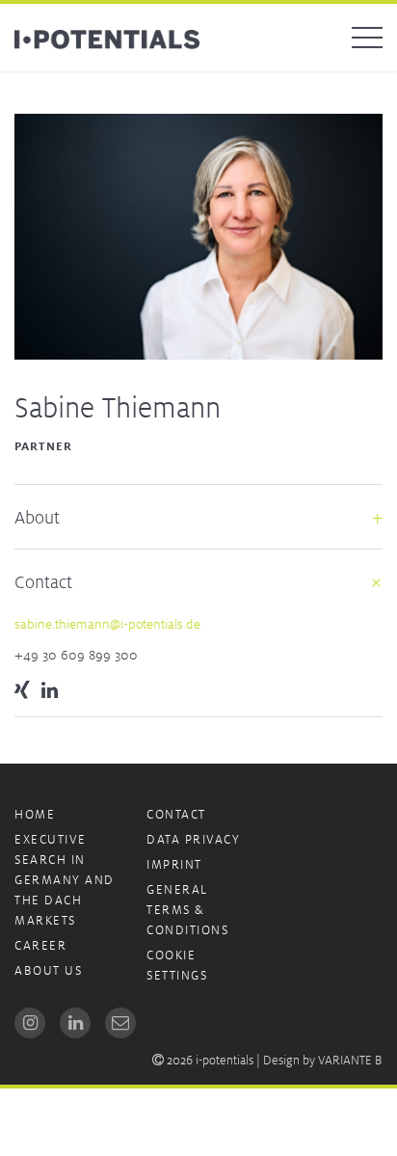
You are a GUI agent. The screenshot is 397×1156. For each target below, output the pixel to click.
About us (48, 970)
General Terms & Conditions (187, 909)
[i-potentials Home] (106, 37)
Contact (176, 814)
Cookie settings (176, 965)
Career (40, 945)
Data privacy (193, 839)
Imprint (174, 864)
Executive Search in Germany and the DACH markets (64, 879)
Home (34, 814)
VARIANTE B (350, 1060)
